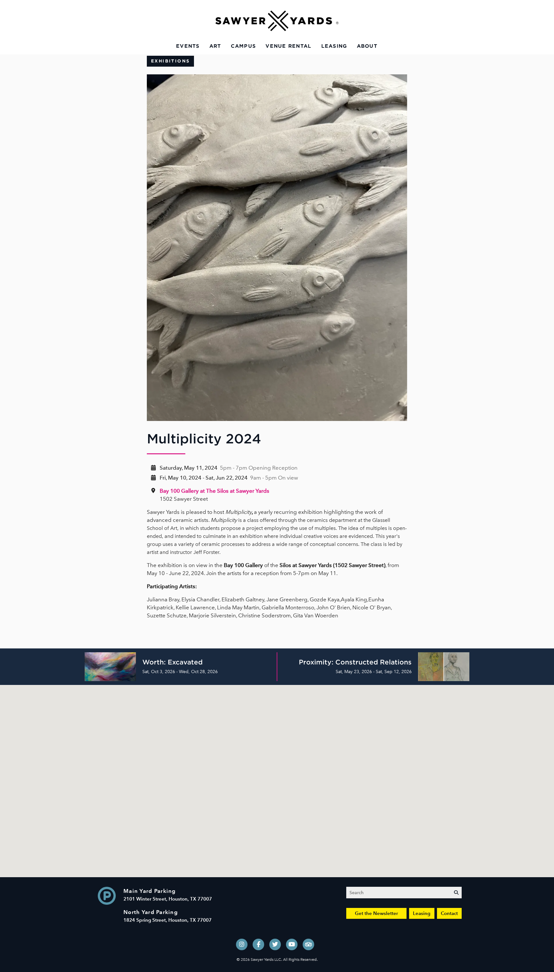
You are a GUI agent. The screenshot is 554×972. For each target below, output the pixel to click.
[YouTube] (292, 944)
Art (215, 46)
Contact (449, 913)
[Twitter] (275, 944)
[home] (277, 21)
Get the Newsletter (376, 913)
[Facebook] (258, 944)
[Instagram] (242, 944)
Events (188, 46)
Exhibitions (170, 61)
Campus (243, 46)
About (367, 46)
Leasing (334, 46)
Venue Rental (288, 46)
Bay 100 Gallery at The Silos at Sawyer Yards (214, 491)
